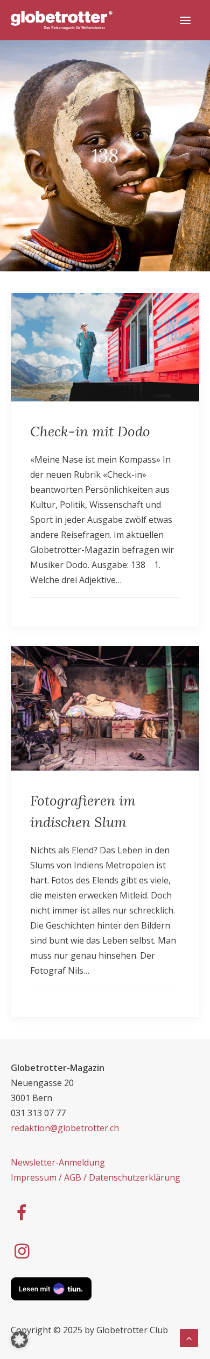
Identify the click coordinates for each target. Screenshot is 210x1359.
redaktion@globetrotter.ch (65, 1128)
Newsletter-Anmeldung (58, 1162)
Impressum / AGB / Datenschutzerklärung (95, 1177)
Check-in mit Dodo (90, 431)
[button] (19, 1339)
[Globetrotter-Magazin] (62, 20)
